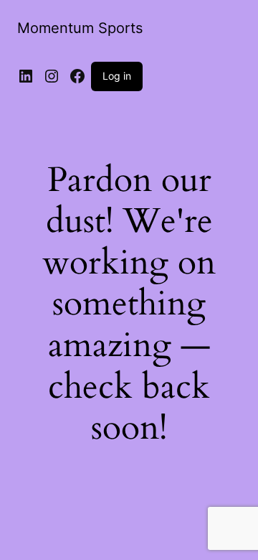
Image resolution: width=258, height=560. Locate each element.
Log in (116, 76)
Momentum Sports (80, 28)
